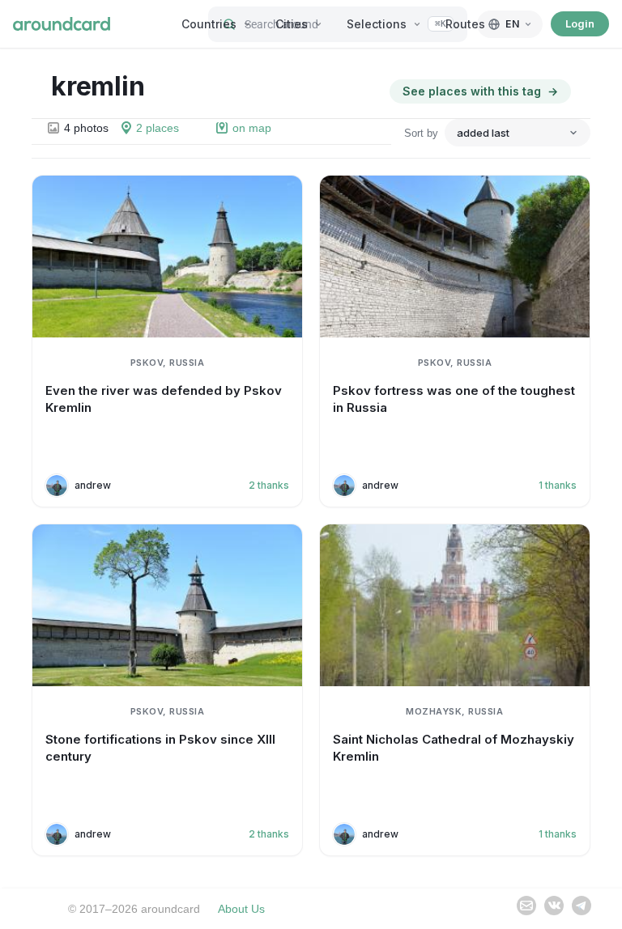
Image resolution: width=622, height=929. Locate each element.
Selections (377, 24)
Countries (208, 24)
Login (579, 23)
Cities (291, 24)
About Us (241, 908)
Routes (465, 24)
